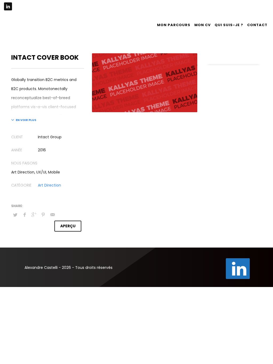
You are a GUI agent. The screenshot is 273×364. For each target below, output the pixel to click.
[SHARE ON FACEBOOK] (25, 215)
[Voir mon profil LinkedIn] (238, 268)
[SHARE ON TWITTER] (15, 215)
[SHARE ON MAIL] (53, 215)
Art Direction (49, 185)
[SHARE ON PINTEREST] (43, 215)
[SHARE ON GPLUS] (34, 215)
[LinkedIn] (8, 6)
